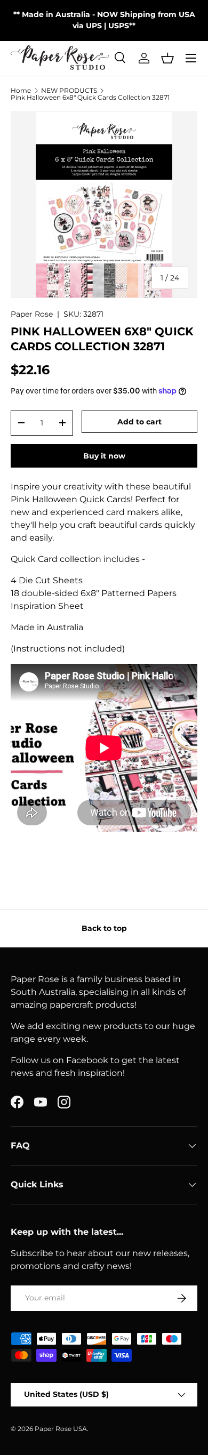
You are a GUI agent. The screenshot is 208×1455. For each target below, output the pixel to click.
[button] (167, 58)
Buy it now (104, 456)
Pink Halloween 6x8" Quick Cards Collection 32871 (90, 97)
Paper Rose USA (61, 1429)
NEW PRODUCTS (69, 90)
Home (21, 90)
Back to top (104, 928)
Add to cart (139, 422)
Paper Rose (32, 314)
